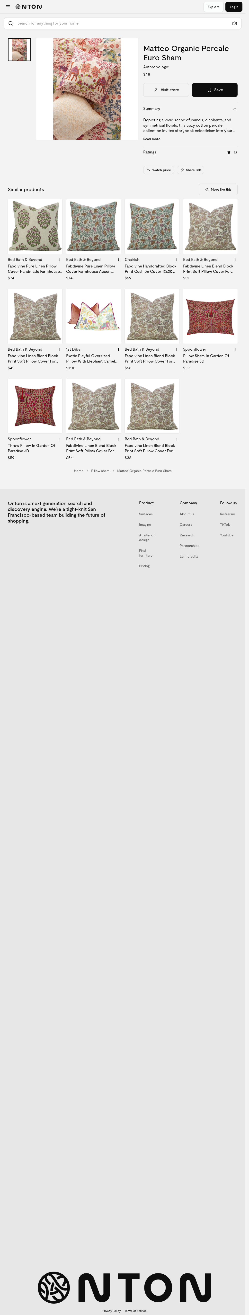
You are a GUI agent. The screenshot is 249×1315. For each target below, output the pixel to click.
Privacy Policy (111, 1311)
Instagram (227, 514)
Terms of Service (135, 1311)
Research (187, 535)
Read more (151, 139)
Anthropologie (156, 67)
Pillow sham (100, 471)
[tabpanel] (87, 89)
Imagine (145, 524)
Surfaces (146, 514)
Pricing (144, 566)
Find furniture (145, 553)
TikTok (225, 524)
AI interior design (147, 537)
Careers (186, 524)
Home (78, 471)
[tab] (19, 49)
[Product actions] (59, 259)
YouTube (226, 535)
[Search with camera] (235, 23)
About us (187, 514)
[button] (87, 89)
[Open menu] (8, 7)
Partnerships (189, 546)
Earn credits (189, 556)
